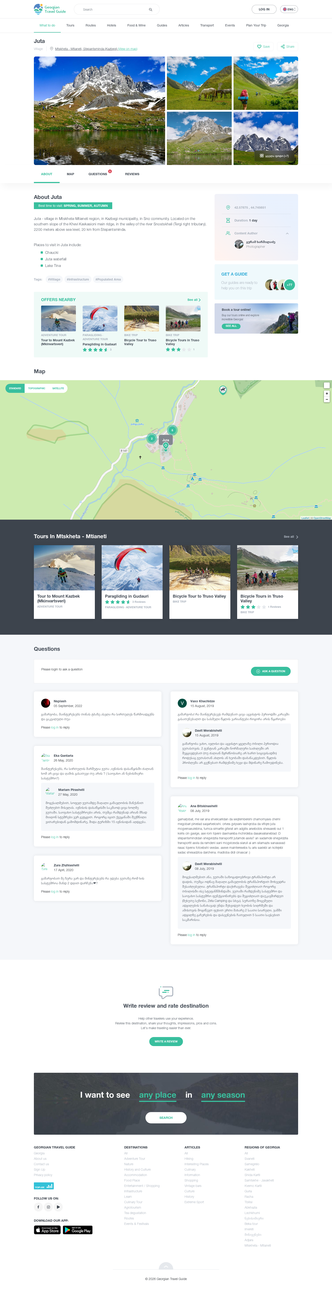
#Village (54, 279)
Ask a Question (273, 671)
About (46, 174)
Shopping (191, 1180)
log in (55, 727)
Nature (128, 1164)
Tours (70, 25)
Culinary (190, 1169)
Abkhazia (251, 1207)
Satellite (58, 388)
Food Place (132, 1180)
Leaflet (305, 518)
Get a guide (234, 273)
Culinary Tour (133, 1202)
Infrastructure (133, 1191)
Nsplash (60, 701)
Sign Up (39, 1169)
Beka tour (251, 1224)
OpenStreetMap (322, 518)
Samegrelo (252, 1164)
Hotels (111, 25)
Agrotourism (132, 1207)
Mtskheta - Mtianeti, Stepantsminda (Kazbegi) (96, 49)
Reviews (132, 174)
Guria (248, 1191)
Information (192, 1175)
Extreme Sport (194, 1202)
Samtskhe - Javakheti (259, 1180)
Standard (15, 388)
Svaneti (250, 1158)
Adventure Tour (134, 1158)
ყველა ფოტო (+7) (277, 156)
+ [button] (327, 393)
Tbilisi (249, 1202)
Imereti (249, 1229)
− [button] (327, 399)
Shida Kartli (252, 1175)
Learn (128, 1196)
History (189, 1196)
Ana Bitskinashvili (203, 806)
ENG (291, 9)
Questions (100, 173)
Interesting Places (197, 1164)
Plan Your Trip (256, 25)
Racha (249, 1196)
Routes (91, 25)
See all (193, 300)
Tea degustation (135, 1213)
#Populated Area (108, 279)
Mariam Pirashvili (71, 790)
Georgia (283, 25)
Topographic (36, 388)
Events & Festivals (136, 1224)
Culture (189, 1191)
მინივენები (253, 1234)
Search (166, 1118)
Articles (183, 25)
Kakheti (250, 1169)
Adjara (249, 1240)
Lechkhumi (252, 1213)
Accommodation (135, 1175)
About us (40, 1158)
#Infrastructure (78, 279)
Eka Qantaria (63, 755)
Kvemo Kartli (253, 1186)
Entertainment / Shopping (142, 1186)
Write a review (166, 1041)
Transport (207, 25)
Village (38, 49)
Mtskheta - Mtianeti (258, 1245)
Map (70, 174)
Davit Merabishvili (208, 730)
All (126, 1153)
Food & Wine (136, 25)
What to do (47, 25)
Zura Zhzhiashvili (66, 865)
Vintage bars (193, 1186)
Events (230, 25)
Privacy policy (43, 1175)
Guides (162, 25)
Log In (264, 9)
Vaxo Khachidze (202, 701)
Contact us (41, 1164)
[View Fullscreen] (327, 385)
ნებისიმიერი (254, 1218)
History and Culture (137, 1169)
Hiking (189, 1158)
